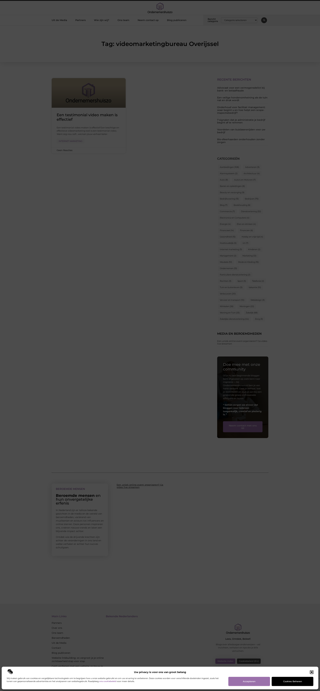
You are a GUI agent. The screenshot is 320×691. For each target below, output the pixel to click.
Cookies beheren (292, 681)
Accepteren (249, 681)
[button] (311, 672)
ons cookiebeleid (107, 681)
